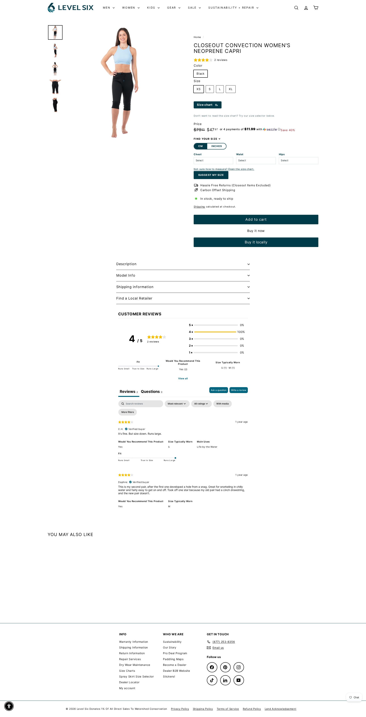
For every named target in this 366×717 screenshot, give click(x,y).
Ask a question (218, 390)
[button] (250, 129)
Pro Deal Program (175, 653)
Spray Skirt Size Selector (136, 676)
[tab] (151, 392)
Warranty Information (133, 641)
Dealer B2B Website (176, 670)
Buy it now (256, 231)
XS (199, 89)
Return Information (132, 653)
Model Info (125, 275)
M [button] (169, 506)
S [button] (169, 446)
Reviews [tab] (129, 391)
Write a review (238, 390)
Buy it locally (256, 242)
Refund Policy (252, 708)
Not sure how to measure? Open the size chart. (224, 169)
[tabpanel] (183, 456)
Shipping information (135, 287)
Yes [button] (120, 446)
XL (231, 89)
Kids (152, 7)
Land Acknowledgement (280, 708)
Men (107, 7)
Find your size (205, 138)
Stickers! (169, 676)
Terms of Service (228, 708)
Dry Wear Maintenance (134, 664)
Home (198, 37)
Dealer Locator (129, 682)
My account (127, 688)
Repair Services (130, 659)
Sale (193, 7)
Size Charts (127, 670)
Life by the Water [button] (207, 446)
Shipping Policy (203, 708)
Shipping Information (133, 647)
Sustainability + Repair (231, 7)
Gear (172, 7)
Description (126, 264)
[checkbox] (222, 403)
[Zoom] (123, 82)
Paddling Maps (173, 659)
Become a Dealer (174, 664)
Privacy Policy (180, 708)
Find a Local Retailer (134, 298)
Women (129, 7)
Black (201, 73)
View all (183, 378)
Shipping (199, 206)
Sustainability (172, 641)
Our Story (169, 647)
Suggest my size (211, 175)
